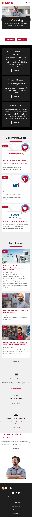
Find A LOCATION (16, 427)
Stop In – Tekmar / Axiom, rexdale (14, 161)
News (4, 251)
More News (16, 361)
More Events (16, 236)
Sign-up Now (16, 408)
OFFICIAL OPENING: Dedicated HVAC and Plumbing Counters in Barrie (15, 344)
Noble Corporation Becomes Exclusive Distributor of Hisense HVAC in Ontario (14, 268)
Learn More (16, 70)
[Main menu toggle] (30, 3)
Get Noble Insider (16, 388)
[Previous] (2, 19)
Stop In (5, 146)
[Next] (30, 19)
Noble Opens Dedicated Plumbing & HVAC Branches (15, 311)
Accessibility (16, 510)
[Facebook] (13, 493)
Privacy (16, 499)
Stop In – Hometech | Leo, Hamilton (15, 222)
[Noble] (7, 3)
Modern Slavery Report (16, 506)
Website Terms (16, 513)
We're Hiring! (16, 20)
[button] (27, 3)
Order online (10, 39)
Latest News (21, 39)
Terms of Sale (16, 502)
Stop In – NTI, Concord (10, 192)
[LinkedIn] (16, 493)
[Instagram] (19, 493)
